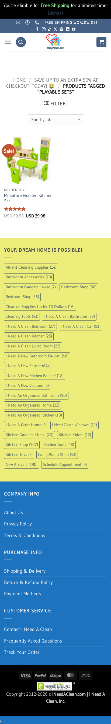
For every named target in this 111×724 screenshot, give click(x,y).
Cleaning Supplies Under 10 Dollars (40, 306)
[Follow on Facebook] (37, 30)
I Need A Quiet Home (26, 424)
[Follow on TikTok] (49, 30)
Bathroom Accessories (29, 277)
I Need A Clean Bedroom (30, 326)
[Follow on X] (55, 30)
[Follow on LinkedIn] (68, 30)
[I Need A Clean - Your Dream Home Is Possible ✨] (55, 42)
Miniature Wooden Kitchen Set (28, 198)
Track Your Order (22, 652)
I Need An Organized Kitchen (34, 415)
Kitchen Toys (19, 454)
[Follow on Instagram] (44, 30)
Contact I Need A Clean (28, 629)
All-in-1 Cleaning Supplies (31, 267)
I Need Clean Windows (74, 424)
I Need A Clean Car (80, 326)
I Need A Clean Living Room (33, 346)
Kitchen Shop (22, 444)
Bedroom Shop (22, 296)
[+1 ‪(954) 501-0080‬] (37, 22)
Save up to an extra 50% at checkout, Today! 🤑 (52, 83)
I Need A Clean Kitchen (29, 336)
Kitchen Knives (75, 434)
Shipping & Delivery (25, 571)
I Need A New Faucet (27, 365)
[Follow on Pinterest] (61, 30)
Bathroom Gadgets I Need (31, 287)
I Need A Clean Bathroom (69, 316)
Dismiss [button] (56, 13)
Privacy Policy (18, 524)
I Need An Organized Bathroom (36, 395)
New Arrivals (21, 464)
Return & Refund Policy (28, 582)
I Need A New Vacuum (27, 385)
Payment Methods (22, 593)
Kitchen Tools (58, 444)
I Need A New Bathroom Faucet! (37, 356)
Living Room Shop (57, 454)
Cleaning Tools (22, 316)
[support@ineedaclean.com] (19, 22)
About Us (13, 512)
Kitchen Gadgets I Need (29, 434)
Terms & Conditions (24, 535)
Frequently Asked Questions (33, 641)
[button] (8, 42)
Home (19, 80)
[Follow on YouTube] (73, 30)
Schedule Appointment (65, 464)
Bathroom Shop (78, 287)
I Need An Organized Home (32, 405)
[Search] (21, 42)
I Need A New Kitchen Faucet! (35, 375)
